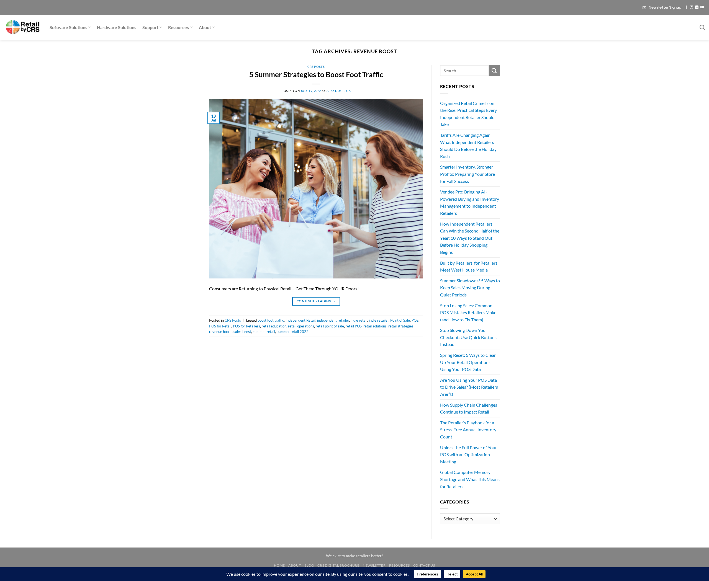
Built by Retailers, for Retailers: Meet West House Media (469, 266)
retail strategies (400, 326)
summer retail (264, 331)
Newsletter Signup (665, 7)
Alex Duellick (339, 90)
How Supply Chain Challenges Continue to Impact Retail (468, 408)
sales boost (242, 331)
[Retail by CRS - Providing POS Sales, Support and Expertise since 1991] (22, 27)
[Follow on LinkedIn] (696, 7)
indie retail (359, 320)
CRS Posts (316, 66)
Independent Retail (300, 320)
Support (150, 27)
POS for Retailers (246, 326)
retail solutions (375, 326)
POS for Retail (220, 326)
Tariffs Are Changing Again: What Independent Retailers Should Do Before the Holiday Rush (468, 145)
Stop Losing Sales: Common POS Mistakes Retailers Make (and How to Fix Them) (468, 312)
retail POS (354, 326)
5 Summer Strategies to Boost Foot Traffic (316, 74)
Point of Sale (400, 320)
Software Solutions (68, 27)
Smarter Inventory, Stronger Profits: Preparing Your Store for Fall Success (467, 174)
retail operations (301, 326)
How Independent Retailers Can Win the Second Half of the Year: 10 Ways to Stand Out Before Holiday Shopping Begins (469, 238)
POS (415, 320)
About (205, 27)
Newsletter (374, 565)
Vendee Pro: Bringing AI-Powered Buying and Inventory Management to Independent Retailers (469, 202)
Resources (178, 27)
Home (279, 565)
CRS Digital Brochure (338, 565)
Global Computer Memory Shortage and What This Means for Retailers (470, 479)
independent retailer (333, 320)
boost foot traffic (271, 320)
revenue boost (220, 331)
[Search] (702, 27)
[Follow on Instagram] (691, 7)
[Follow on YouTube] (702, 7)
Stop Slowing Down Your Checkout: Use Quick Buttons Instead (468, 337)
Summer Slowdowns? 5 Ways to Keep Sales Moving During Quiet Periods (470, 287)
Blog (309, 565)
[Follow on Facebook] (686, 7)
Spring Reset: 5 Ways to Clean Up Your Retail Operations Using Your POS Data (468, 362)
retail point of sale (330, 326)
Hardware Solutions (116, 27)
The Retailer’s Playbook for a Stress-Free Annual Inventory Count (468, 429)
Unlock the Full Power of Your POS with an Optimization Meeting (468, 454)
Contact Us (424, 565)
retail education (274, 326)
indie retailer (379, 320)
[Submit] (494, 70)
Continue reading (316, 301)
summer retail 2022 (293, 331)
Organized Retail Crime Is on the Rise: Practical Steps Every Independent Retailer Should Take (468, 113)
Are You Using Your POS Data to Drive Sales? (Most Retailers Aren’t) (469, 387)
